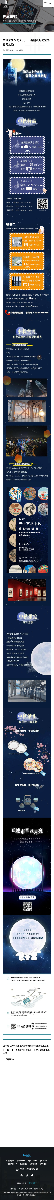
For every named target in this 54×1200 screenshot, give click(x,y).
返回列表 (10, 1059)
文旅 (23, 1164)
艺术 (21, 1161)
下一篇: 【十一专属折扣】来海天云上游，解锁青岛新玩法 (26, 1051)
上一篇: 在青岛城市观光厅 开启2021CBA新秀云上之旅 (25, 1046)
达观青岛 (10, 1161)
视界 (43, 1164)
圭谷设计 (33, 1195)
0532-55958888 (29, 1169)
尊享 (43, 1161)
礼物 (12, 1164)
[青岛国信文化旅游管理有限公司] (5, 4)
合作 (33, 1164)
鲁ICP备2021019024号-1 (41, 1193)
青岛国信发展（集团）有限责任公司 (31, 1189)
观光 (32, 1161)
